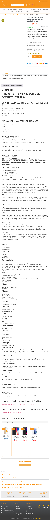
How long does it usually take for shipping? (14, 481)
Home (3, 9)
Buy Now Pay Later (12, 9)
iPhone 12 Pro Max (14, 14)
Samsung (33, 9)
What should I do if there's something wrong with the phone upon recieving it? (23, 484)
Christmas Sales (37, 50)
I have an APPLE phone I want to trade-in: (14, 487)
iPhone (26, 9)
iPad (12, 11)
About (20, 9)
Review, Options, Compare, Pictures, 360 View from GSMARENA (18, 404)
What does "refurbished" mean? (11, 478)
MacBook (45, 9)
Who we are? (7, 474)
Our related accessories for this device (11, 412)
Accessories (28, 11)
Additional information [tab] (16, 85)
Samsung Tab (19, 11)
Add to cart (37, 56)
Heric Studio (38, 518)
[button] (2, 75)
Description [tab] (6, 85)
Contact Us (36, 11)
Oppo (39, 9)
